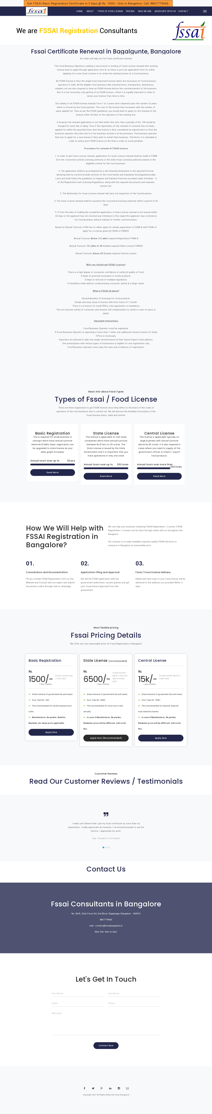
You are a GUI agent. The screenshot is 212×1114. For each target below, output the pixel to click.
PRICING (130, 11)
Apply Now (51, 732)
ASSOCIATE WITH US (165, 11)
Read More (53, 472)
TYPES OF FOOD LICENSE (110, 11)
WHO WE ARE (145, 11)
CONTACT (183, 11)
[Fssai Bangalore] (37, 11)
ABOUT (90, 11)
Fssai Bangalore (122, 1095)
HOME (76, 11)
